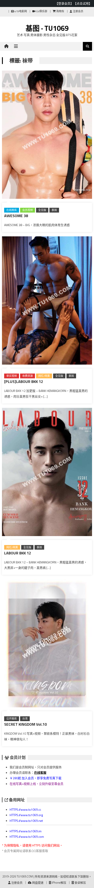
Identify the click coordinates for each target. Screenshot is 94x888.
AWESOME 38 (16, 216)
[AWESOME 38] (47, 136)
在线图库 (11, 210)
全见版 (42, 210)
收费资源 (27, 376)
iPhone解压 (58, 882)
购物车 (60, 11)
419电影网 (20, 11)
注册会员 (77, 11)
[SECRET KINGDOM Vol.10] (47, 644)
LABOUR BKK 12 (17, 553)
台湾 (25, 719)
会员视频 (27, 210)
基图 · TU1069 (47, 28)
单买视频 (11, 376)
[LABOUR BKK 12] (47, 473)
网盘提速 (37, 882)
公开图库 (11, 719)
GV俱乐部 (41, 11)
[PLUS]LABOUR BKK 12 (23, 381)
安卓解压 (80, 882)
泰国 (54, 210)
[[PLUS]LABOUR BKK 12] (47, 301)
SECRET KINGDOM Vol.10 (25, 724)
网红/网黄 (44, 376)
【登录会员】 (64, 3)
